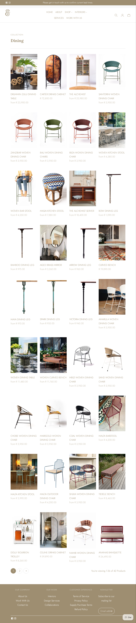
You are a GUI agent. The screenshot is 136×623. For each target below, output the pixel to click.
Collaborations (52, 605)
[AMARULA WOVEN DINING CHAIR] (112, 297)
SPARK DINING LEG (50, 319)
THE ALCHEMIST (77, 94)
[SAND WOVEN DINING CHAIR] (112, 355)
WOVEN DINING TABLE (23, 377)
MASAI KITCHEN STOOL (52, 211)
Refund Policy (81, 609)
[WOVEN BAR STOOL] (24, 188)
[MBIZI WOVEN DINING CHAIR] (82, 355)
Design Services (52, 600)
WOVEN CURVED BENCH (53, 377)
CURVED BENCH (107, 265)
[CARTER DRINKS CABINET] (53, 72)
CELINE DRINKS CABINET (53, 552)
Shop (68, 12)
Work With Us (74, 18)
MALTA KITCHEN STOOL (23, 494)
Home (49, 12)
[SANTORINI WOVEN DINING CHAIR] (112, 72)
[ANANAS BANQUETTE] (112, 530)
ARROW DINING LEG (80, 265)
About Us (22, 596)
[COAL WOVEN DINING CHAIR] (82, 413)
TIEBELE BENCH (107, 494)
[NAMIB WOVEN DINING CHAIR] (82, 530)
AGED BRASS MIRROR (51, 265)
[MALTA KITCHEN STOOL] (24, 472)
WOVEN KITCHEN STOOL (112, 152)
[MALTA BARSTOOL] (112, 413)
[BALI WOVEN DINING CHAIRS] (53, 130)
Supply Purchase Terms (81, 605)
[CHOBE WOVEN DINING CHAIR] (24, 413)
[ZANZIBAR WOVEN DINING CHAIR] (24, 130)
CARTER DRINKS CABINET (53, 94)
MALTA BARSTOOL (108, 436)
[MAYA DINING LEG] (24, 297)
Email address (107, 608)
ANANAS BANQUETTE (110, 552)
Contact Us (22, 605)
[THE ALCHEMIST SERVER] (82, 188)
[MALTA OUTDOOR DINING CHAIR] (53, 471)
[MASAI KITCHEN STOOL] (53, 188)
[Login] (122, 15)
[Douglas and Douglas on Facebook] (7, 3)
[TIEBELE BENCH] (112, 471)
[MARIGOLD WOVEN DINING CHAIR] (53, 413)
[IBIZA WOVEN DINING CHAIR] (82, 130)
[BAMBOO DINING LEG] (24, 242)
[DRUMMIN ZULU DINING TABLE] (24, 72)
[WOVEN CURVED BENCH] (53, 355)
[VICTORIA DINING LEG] (82, 297)
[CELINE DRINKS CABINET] (53, 530)
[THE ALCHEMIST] (82, 72)
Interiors (80, 12)
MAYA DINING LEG (20, 319)
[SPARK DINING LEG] (53, 297)
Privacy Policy (81, 600)
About (58, 12)
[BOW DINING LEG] (112, 188)
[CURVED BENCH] (112, 242)
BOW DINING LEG (108, 211)
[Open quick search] (116, 15)
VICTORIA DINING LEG (81, 319)
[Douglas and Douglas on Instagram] (9, 3)
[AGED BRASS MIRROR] (53, 242)
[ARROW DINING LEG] (82, 242)
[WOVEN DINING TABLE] (24, 355)
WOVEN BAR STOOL (21, 211)
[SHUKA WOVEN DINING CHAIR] (82, 471)
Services (59, 18)
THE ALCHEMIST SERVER (81, 211)
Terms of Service (81, 596)
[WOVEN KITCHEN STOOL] (112, 130)
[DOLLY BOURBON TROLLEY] (24, 530)
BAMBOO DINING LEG (22, 265)
